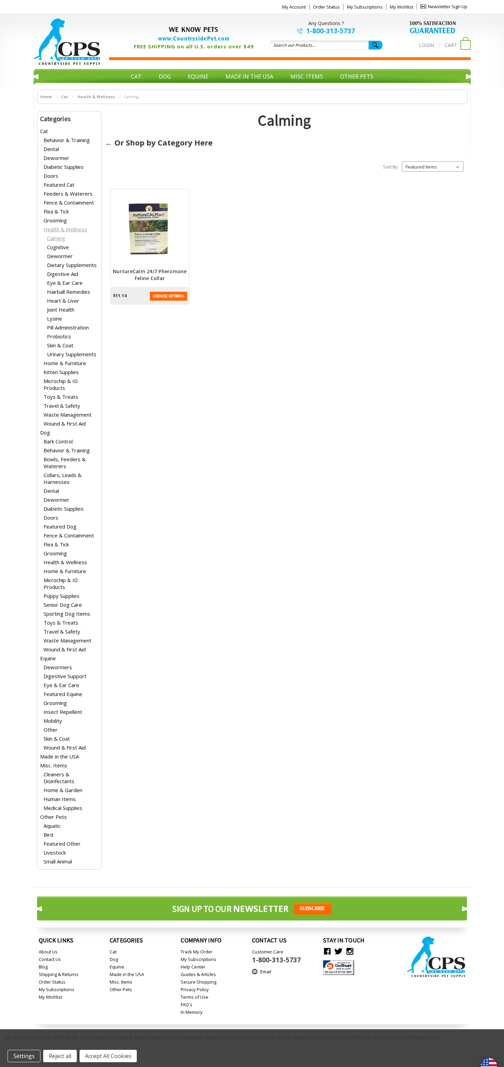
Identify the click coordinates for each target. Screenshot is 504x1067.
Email (265, 972)
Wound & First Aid (65, 423)
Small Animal (58, 861)
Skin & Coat (60, 345)
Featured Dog (60, 526)
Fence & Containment (69, 202)
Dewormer (56, 157)
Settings (24, 1056)
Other (51, 729)
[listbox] (433, 166)
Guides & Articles (198, 974)
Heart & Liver (63, 300)
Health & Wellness (65, 229)
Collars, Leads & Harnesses (63, 478)
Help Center (193, 967)
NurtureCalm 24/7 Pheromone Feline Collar (150, 274)
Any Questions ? (326, 23)
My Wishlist (401, 7)
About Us (48, 952)
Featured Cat (59, 184)
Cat (136, 76)
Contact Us (50, 959)
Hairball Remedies (68, 291)
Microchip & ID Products (61, 384)
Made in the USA (249, 76)
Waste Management (68, 414)
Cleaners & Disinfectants (59, 778)
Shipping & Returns (59, 974)
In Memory (192, 1012)
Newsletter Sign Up (447, 6)
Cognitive (58, 247)
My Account (294, 7)
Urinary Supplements (71, 354)
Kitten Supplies (61, 372)
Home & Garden (63, 790)
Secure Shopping (198, 982)
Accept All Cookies (108, 1056)
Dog (165, 76)
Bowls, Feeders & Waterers (65, 462)
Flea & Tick (56, 211)
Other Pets (356, 76)
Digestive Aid (62, 273)
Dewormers (58, 667)
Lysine (54, 318)
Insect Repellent (63, 711)
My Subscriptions (365, 7)
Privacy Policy (195, 989)
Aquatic (52, 825)
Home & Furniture (65, 363)
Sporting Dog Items (67, 613)
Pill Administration (68, 327)
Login (426, 45)
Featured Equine (63, 694)
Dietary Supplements (72, 265)
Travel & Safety (62, 405)
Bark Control (58, 441)
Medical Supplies (63, 807)
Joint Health (60, 309)
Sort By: (391, 167)
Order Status (326, 7)
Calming (56, 238)
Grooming (55, 220)
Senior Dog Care (63, 604)
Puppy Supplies (62, 595)
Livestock (55, 852)
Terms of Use (194, 997)
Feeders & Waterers (68, 193)
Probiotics (59, 336)
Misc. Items (306, 76)
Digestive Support (65, 676)
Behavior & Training (67, 140)
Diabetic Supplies (64, 166)
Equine (198, 76)
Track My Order (197, 952)
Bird (48, 834)
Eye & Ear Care (65, 282)
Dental (51, 149)
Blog (43, 967)
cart (451, 45)
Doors (51, 175)
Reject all (60, 1056)
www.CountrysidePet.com (194, 38)
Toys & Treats (61, 396)
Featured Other (62, 843)
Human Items (60, 799)
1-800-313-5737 (330, 30)
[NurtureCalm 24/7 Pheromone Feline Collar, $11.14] (150, 228)
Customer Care (276, 956)
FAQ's (186, 1004)
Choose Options (168, 296)
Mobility (53, 720)
